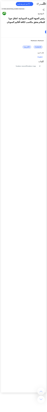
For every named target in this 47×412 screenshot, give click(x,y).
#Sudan (38, 47)
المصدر (42, 4)
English (40, 57)
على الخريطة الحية (22, 4)
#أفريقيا (27, 47)
